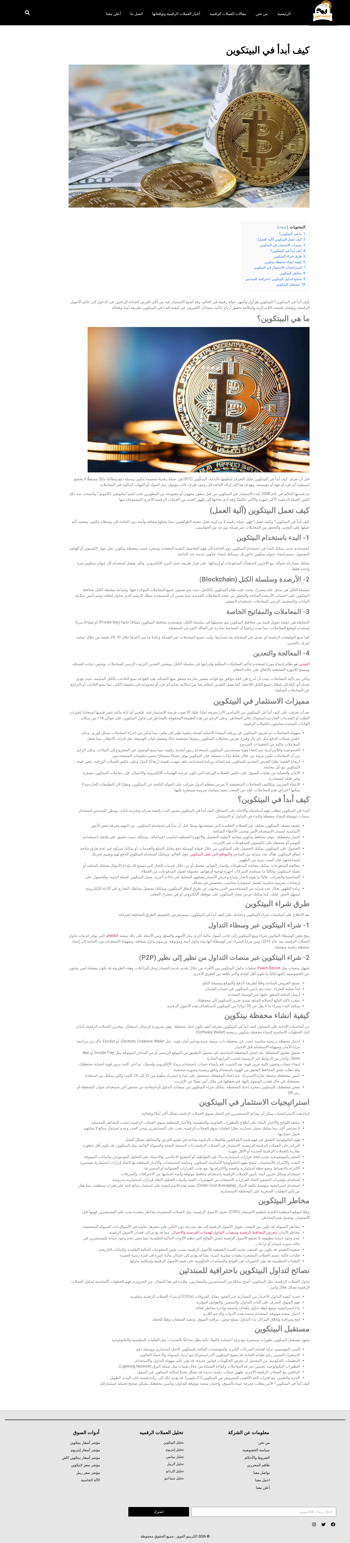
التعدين (304, 664)
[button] (27, 12)
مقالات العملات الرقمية (228, 13)
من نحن (262, 13)
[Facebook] (333, 1524)
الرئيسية (283, 13)
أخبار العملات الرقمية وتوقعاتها (176, 13)
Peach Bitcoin (268, 968)
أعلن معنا (113, 13)
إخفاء (282, 227)
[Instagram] (314, 1524)
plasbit (112, 935)
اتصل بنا (136, 13)
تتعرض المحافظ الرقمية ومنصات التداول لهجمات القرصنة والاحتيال (224, 1232)
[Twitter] (323, 1524)
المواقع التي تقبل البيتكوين (210, 854)
